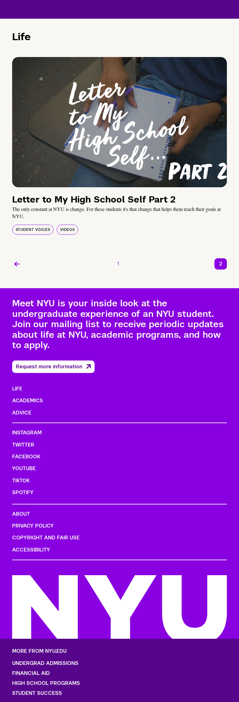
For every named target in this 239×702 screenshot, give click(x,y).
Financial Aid (31, 673)
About (21, 514)
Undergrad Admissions (45, 663)
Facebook (26, 456)
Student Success (37, 693)
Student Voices (33, 229)
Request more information (49, 366)
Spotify (23, 492)
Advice (21, 412)
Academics (27, 400)
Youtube (24, 468)
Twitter (23, 445)
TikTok (21, 480)
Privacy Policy (33, 526)
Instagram (27, 432)
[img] (119, 122)
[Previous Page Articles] (16, 264)
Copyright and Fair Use (46, 537)
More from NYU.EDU (39, 651)
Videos (67, 229)
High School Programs (46, 683)
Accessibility (31, 550)
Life (17, 388)
